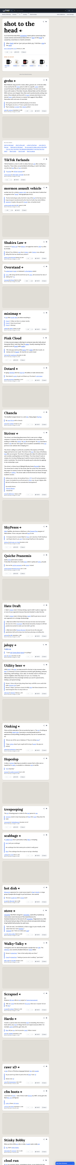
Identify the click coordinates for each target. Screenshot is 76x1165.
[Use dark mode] (72, 10)
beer (9, 669)
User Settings (70, 14)
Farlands (20, 172)
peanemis (19, 565)
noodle (13, 898)
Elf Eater (12, 280)
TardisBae (11, 424)
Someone (8, 817)
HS (10, 444)
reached (9, 172)
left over (12, 1000)
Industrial (8, 202)
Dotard (5, 379)
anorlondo (14, 1151)
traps (17, 732)
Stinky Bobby (7, 1151)
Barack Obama (10, 488)
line (34, 198)
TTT (30, 478)
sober (27, 344)
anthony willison (11, 934)
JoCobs (11, 855)
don (21, 539)
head (40, 38)
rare (32, 765)
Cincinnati (19, 624)
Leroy (7, 275)
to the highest (28, 271)
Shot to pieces (31, 151)
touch (16, 346)
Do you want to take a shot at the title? (36, 147)
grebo (5, 110)
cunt (27, 931)
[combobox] (40, 10)
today (25, 1030)
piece (25, 562)
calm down (39, 376)
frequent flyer (34, 531)
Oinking (5, 749)
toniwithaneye (13, 355)
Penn (30, 480)
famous (30, 1096)
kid (27, 417)
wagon (21, 192)
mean (27, 95)
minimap (6, 328)
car (10, 649)
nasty (34, 817)
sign (6, 1071)
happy (24, 350)
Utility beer (6, 693)
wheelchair (14, 953)
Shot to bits (13, 151)
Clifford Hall (11, 901)
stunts (22, 653)
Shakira (34, 252)
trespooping (7, 822)
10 (8, 769)
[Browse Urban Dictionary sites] (7, 10)
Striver (5, 494)
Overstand (6, 280)
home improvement (31, 1000)
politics (14, 473)
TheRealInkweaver (15, 822)
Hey (7, 1148)
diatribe (12, 1106)
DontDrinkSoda (12, 749)
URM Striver (11, 494)
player (11, 610)
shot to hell (21, 151)
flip (38, 417)
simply (22, 898)
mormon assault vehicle (9, 205)
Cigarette (7, 915)
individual (11, 373)
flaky (28, 840)
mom (8, 420)
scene (36, 87)
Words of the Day (6, 14)
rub (39, 1144)
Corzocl (15, 48)
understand (9, 271)
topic (15, 271)
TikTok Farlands (7, 175)
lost (23, 373)
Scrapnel (6, 1009)
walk (39, 948)
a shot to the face (32, 145)
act (38, 730)
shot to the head (8, 48)
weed (34, 744)
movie (27, 565)
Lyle (15, 685)
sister (30, 275)
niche (9, 560)
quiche (14, 565)
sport (29, 616)
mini (24, 192)
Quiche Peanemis (8, 568)
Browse (14, 14)
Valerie (30, 950)
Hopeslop (6, 772)
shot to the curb (20, 145)
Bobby (17, 1148)
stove (5, 934)
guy (32, 452)
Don (7, 843)
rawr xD (5, 1082)
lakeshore (13, 693)
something (23, 36)
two (31, 1071)
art (19, 1000)
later (29, 1075)
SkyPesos (6, 542)
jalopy (5, 656)
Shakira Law (6, 257)
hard (28, 533)
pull (11, 653)
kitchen (21, 929)
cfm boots (6, 1106)
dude (31, 350)
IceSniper (12, 1009)
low (13, 168)
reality (23, 346)
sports (11, 1027)
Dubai (26, 252)
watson (10, 656)
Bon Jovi (9, 1098)
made (12, 1004)
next (28, 813)
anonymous (11, 379)
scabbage (6, 855)
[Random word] (65, 11)
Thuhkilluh (10, 1033)
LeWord (11, 328)
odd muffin (13, 960)
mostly (12, 318)
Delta (5, 531)
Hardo (5, 1033)
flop (40, 417)
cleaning (11, 685)
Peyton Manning (21, 630)
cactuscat (10, 110)
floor (9, 1006)
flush (29, 817)
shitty (7, 649)
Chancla (6, 424)
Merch (24, 52)
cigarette (26, 915)
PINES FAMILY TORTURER (18, 175)
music (18, 87)
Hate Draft (6, 635)
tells (16, 318)
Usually (28, 1144)
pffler (11, 635)
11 (14, 277)
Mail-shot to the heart (16, 147)
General (8, 931)
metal (17, 107)
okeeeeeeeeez (12, 1082)
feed (33, 892)
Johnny (12, 744)
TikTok (15, 172)
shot (33, 38)
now (19, 252)
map (6, 318)
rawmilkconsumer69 (14, 772)
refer (39, 247)
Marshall (36, 466)
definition (7, 950)
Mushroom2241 (16, 568)
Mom (7, 851)
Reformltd (13, 257)
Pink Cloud (6, 355)
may (24, 441)
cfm (14, 1103)
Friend (7, 321)
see (34, 164)
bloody (24, 107)
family (16, 194)
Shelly (12, 43)
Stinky (13, 1148)
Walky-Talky (6, 960)
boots (14, 1096)
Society (25, 14)
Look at (8, 1103)
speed (14, 732)
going (15, 376)
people (37, 1071)
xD (35, 1075)
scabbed (7, 840)
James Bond (16, 653)
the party (27, 1004)
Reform (23, 247)
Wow (7, 1030)
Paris (27, 537)
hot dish (6, 901)
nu (15, 107)
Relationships (33, 14)
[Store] (69, 10)
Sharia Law (14, 247)
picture (12, 763)
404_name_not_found (15, 542)
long (21, 373)
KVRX (17, 205)
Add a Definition (61, 14)
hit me (12, 420)
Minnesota (7, 892)
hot (16, 898)
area (11, 840)
